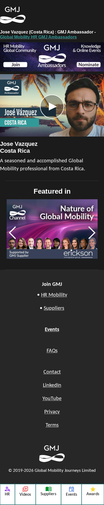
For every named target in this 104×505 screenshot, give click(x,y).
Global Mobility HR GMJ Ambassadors (38, 37)
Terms (52, 425)
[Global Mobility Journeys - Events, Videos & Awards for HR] (28, 15)
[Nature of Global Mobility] (52, 229)
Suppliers (54, 308)
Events (52, 329)
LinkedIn (52, 385)
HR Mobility (54, 295)
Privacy (52, 412)
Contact (52, 372)
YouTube (52, 398)
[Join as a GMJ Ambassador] (52, 56)
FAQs (52, 351)
